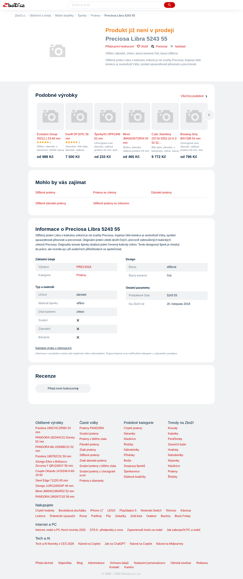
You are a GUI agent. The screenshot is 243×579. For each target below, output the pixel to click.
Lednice (40, 516)
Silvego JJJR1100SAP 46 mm (54, 485)
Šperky (82, 15)
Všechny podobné (192, 96)
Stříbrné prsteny (45, 192)
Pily (108, 516)
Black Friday (183, 516)
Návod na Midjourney (169, 543)
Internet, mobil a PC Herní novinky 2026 (60, 529)
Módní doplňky (64, 15)
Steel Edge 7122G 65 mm (51, 480)
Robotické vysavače (62, 516)
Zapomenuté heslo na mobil (144, 529)
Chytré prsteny (133, 428)
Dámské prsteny (161, 192)
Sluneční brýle (177, 444)
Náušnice (130, 438)
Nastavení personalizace (149, 562)
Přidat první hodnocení (119, 46)
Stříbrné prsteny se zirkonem (111, 203)
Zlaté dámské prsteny (93, 460)
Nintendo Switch (151, 510)
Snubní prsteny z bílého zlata (98, 465)
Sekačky (120, 516)
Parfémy (96, 516)
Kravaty (173, 428)
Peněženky (175, 438)
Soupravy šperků (134, 465)
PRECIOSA (83, 266)
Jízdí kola (136, 516)
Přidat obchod (44, 562)
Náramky (129, 433)
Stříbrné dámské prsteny (50, 203)
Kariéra (129, 567)
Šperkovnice (132, 471)
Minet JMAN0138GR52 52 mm (54, 491)
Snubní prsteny (89, 433)
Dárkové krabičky (135, 476)
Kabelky (173, 433)
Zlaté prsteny (88, 449)
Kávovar (186, 510)
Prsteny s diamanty (92, 480)
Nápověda (65, 562)
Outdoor (151, 516)
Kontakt (114, 567)
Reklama (202, 562)
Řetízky (128, 444)
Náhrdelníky (131, 449)
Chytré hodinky (44, 510)
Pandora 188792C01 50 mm (53, 456)
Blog (80, 562)
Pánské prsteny (89, 444)
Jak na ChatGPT (115, 543)
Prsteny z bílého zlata (93, 438)
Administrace (96, 562)
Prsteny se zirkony (104, 192)
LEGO (111, 510)
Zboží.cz (20, 15)
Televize (171, 510)
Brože (127, 460)
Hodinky (173, 449)
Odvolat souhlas (181, 562)
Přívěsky (129, 455)
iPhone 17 (96, 510)
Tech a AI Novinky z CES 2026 (54, 543)
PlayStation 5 (128, 510)
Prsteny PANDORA (92, 428)
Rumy (83, 516)
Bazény (165, 516)
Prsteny (95, 15)
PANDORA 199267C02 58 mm (54, 496)
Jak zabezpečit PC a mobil (183, 529)
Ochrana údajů (119, 562)
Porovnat (161, 46)
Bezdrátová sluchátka (72, 510)
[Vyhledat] (169, 5)
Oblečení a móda (40, 15)
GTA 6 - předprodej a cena (106, 529)
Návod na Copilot (89, 543)
